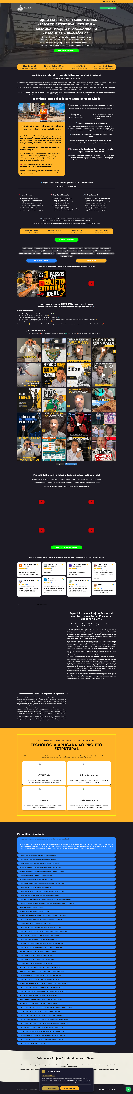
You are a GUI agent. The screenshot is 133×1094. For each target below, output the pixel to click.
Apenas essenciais (69, 1088)
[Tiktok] (115, 1)
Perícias (76, 8)
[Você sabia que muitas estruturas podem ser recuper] (79, 449)
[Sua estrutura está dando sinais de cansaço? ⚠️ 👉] (104, 350)
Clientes (87, 8)
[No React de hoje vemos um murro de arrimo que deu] (54, 425)
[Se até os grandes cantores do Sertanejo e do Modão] (29, 350)
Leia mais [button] (21, 594)
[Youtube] (104, 1)
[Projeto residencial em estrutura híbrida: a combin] (54, 350)
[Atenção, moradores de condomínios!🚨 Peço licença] (79, 400)
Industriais (69, 8)
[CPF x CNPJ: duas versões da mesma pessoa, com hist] (104, 400)
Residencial (63, 8)
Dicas (81, 8)
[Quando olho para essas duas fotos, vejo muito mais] (104, 425)
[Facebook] (101, 1)
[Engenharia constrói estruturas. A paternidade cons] (54, 400)
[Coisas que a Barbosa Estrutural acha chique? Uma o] (29, 375)
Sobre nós (50, 8)
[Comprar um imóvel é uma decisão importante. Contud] (104, 375)
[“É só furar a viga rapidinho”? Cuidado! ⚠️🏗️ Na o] (79, 425)
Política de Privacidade (48, 1082)
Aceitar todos (51, 1088)
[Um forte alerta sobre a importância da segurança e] (79, 350)
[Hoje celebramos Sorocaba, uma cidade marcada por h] (79, 375)
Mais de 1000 (79, 66)
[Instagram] (107, 1)
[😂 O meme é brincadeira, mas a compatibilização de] (29, 449)
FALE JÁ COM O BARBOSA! (66, 50)
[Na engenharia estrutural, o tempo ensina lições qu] (29, 425)
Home (45, 8)
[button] (41, 283)
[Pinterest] (112, 1)
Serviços (57, 8)
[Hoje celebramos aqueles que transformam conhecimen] (29, 400)
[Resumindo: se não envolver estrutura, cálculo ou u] (54, 375)
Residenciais (84, 266)
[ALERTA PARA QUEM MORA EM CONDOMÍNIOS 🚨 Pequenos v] (54, 449)
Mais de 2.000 (29, 66)
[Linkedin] (109, 1)
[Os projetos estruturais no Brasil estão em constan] (104, 449)
